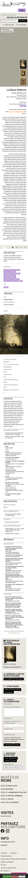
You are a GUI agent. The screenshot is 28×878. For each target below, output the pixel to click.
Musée (22, 10)
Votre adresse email (8, 729)
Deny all (15, 876)
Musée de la (13, 792)
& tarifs (8, 842)
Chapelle (7, 799)
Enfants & (6, 816)
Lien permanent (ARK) (8, 764)
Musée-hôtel (9, 802)
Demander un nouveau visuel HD (11, 667)
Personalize (22, 876)
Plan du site (3, 865)
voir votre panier (22, 25)
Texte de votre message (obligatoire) (12, 707)
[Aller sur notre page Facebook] (2, 831)
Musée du (11, 796)
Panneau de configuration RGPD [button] (8, 868)
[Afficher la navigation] (4, 3)
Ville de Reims (4, 853)
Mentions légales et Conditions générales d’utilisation (13, 859)
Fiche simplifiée (8, 679)
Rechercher (23, 21)
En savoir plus (24, 5)
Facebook (14, 758)
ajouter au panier (9, 25)
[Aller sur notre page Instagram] (7, 831)
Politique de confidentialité (7, 862)
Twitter (7, 758)
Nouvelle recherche (17, 17)
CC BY (14, 664)
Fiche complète (19, 679)
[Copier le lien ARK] (22, 767)
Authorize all (7, 876)
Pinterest (7, 761)
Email (14, 761)
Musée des (9, 786)
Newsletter (4, 845)
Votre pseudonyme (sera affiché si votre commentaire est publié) (13, 722)
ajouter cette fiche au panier (12, 689)
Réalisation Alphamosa (6, 856)
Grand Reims (14, 853)
